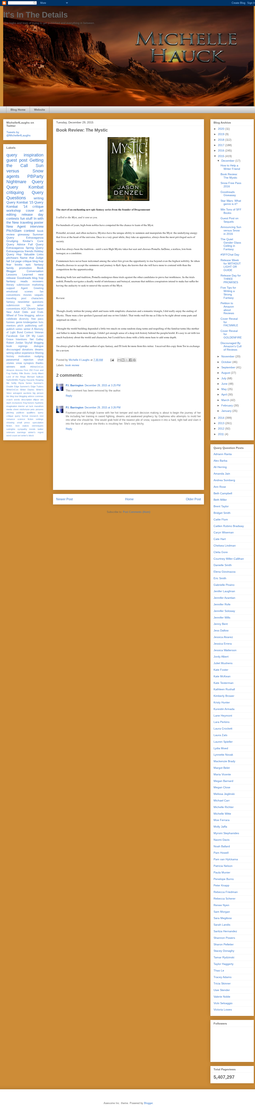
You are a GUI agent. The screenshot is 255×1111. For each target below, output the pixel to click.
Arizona (19, 370)
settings (39, 419)
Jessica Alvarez (223, 637)
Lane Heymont (223, 715)
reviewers (37, 281)
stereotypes (37, 426)
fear (8, 264)
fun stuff (26, 218)
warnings (21, 432)
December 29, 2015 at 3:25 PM (103, 385)
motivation (24, 356)
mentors (11, 325)
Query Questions (24, 195)
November (228, 356)
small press (23, 422)
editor (18, 353)
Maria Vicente (222, 774)
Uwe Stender (222, 990)
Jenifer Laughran (224, 591)
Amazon (10, 370)
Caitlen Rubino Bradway (229, 526)
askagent (17, 393)
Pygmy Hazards (27, 380)
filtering (39, 353)
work (23, 366)
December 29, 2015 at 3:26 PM (103, 407)
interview (36, 226)
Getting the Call (24, 163)
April (224, 394)
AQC (24, 308)
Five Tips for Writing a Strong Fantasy (228, 292)
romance (10, 419)
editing (11, 214)
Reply (69, 395)
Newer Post (64, 499)
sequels (38, 295)
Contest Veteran (33, 332)
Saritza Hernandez (225, 931)
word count (11, 435)
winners (10, 366)
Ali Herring (220, 467)
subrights (10, 429)
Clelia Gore (221, 552)
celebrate (11, 319)
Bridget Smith (222, 512)
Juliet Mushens (223, 663)
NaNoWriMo (12, 380)
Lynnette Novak (223, 754)
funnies (10, 322)
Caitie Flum (221, 519)
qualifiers (31, 412)
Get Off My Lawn (32, 336)
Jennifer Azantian (224, 597)
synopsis (29, 363)
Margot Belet (222, 767)
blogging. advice (34, 315)
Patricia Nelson (223, 865)
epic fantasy (34, 264)
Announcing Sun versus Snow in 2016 (231, 230)
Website (39, 109)
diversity (24, 319)
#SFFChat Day (230, 254)
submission (13, 305)
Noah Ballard (222, 846)
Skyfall (28, 342)
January (226, 410)
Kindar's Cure (33, 241)
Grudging (12, 241)
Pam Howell (221, 852)
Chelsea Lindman (225, 545)
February (227, 405)
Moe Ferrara (222, 820)
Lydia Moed (221, 748)
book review (72, 365)
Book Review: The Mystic (229, 176)
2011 (221, 434)
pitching (10, 412)
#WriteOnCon (36, 367)
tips (28, 305)
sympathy (22, 429)
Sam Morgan (222, 911)
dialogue (38, 346)
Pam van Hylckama (226, 859)
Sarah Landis (222, 924)
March (225, 400)
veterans (10, 432)
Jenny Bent (221, 623)
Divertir (31, 308)
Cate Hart (220, 539)
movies (27, 295)
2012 (221, 428)
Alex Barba (220, 460)
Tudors (39, 386)
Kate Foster (221, 669)
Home (129, 499)
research (33, 416)
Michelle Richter (224, 807)
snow (19, 363)
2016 (221, 150)
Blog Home (18, 109)
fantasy (10, 302)
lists (41, 322)
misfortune (25, 409)
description (26, 399)
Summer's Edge (28, 386)
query (11, 154)
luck (31, 406)
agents (12, 176)
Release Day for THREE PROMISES (231, 279)
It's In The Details (35, 14)
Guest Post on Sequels (229, 220)
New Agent (16, 226)
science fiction (25, 419)
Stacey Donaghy (224, 950)
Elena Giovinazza (224, 571)
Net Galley (36, 339)
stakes (25, 426)
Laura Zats (220, 735)
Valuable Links (33, 254)
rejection (28, 359)
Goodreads (24, 277)
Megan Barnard (223, 781)
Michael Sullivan (35, 377)
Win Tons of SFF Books (231, 211)
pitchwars (12, 257)
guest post (16, 160)
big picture (38, 393)
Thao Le (219, 970)
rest (41, 416)
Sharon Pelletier (224, 944)
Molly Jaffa (220, 826)
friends (29, 251)
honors (30, 403)
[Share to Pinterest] (134, 360)
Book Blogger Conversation (24, 269)
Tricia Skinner (222, 983)
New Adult (13, 312)
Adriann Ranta (223, 454)
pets (32, 409)
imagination (11, 406)
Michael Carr (222, 800)
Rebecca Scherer (224, 898)
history (10, 356)
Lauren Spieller (223, 741)
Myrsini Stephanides (226, 833)
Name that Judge (31, 257)
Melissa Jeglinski (224, 793)
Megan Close (222, 787)
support (10, 288)
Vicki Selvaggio (223, 1003)
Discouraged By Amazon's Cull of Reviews (231, 346)
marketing (37, 284)
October (226, 362)
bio (7, 396)
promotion (25, 267)
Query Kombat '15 (19, 202)
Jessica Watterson (225, 650)
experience (28, 353)
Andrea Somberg (224, 480)
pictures (39, 409)
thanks (39, 363)
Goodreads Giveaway (228, 193)
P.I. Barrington (74, 385)
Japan (39, 308)
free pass (37, 319)
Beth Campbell (223, 493)
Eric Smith (220, 578)
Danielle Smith (223, 565)
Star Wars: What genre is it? (231, 202)
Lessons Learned (19, 274)
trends (32, 429)
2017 (221, 145)
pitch (20, 325)
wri (19, 435)
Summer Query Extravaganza (24, 236)
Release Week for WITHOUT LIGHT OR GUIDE (231, 265)
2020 (221, 128)
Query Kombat (24, 187)
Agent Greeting (32, 288)
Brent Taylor (221, 506)
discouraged (13, 349)
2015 (221, 156)
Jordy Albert (37, 373)
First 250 (28, 370)
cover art (34, 210)
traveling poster (31, 222)
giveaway (23, 234)
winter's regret (35, 432)
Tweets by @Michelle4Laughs (18, 134)
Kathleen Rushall (224, 689)
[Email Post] (112, 359)
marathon (38, 406)
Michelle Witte (222, 813)
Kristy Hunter (222, 702)
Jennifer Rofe (222, 604)
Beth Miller (220, 499)
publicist (20, 412)
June (224, 383)
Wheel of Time (15, 315)
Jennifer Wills (222, 617)
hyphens (39, 403)
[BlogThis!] (123, 360)
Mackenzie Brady (224, 761)
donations (27, 349)
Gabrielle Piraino (224, 584)
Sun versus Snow (24, 168)
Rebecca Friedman (226, 892)
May (224, 389)
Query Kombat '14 (24, 204)
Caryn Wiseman (224, 532)
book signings (17, 346)
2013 (221, 423)
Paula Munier (222, 872)
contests (12, 218)
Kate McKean (222, 676)
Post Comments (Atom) (136, 511)
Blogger (148, 1103)
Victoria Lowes (223, 1009)
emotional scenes (19, 291)
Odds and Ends (32, 312)
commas (39, 396)
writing (38, 198)
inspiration (33, 154)
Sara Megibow (223, 918)
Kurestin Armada (224, 709)
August (226, 372)
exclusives (17, 403)
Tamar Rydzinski (224, 957)
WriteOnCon (12, 389)
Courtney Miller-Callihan (229, 558)
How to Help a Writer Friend (230, 167)
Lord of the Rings (16, 377)
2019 (221, 134)
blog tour (14, 396)
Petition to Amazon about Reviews (227, 308)
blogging (38, 342)
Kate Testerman (223, 682)
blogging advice (26, 396)
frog (25, 403)
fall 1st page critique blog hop (24, 261)
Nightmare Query (24, 181)
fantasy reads (17, 281)
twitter (40, 429)
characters (37, 298)
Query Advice (15, 244)
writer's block (27, 435)
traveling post (16, 298)
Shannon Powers (224, 937)
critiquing (15, 192)
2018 (221, 139)
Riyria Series (25, 383)
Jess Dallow (221, 630)
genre (19, 322)
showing (10, 422)
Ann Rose (220, 486)
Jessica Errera (223, 643)
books (18, 264)
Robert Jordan (14, 342)
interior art (23, 406)
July (224, 378)
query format (21, 416)
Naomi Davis (222, 839)
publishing (31, 325)
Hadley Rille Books (20, 373)
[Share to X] (127, 360)
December (228, 160)
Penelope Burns (224, 879)
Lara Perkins (222, 722)
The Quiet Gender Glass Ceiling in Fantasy (231, 244)
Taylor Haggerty (223, 963)
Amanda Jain (222, 473)
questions (37, 302)
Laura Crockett (223, 728)
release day (33, 214)
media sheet (12, 409)
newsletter (23, 302)
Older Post (193, 499)
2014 (221, 417)
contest (29, 231)
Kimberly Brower (224, 695)
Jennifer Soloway (224, 611)
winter (27, 329)
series (19, 329)
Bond (20, 332)
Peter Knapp (221, 885)
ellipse (36, 399)
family (10, 267)
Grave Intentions (16, 339)
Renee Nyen (221, 905)
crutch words (13, 399)
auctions (27, 393)
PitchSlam (14, 231)
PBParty (35, 176)
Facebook (12, 336)
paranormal (12, 359)
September (228, 367)
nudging (38, 356)
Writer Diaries (27, 389)
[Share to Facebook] (130, 360)
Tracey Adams (222, 977)
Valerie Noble (222, 996)
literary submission (18, 284)
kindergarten (30, 322)
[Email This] (119, 360)
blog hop (37, 277)
